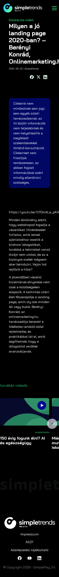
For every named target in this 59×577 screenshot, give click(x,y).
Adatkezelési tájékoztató (29, 550)
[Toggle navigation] (54, 8)
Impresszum (29, 534)
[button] (52, 424)
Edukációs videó (21, 20)
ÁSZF (30, 542)
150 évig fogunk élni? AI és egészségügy (22, 440)
